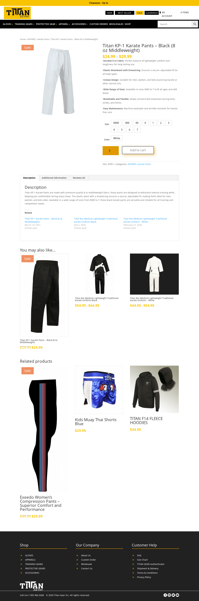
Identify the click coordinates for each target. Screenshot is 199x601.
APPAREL (63, 24)
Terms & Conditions (147, 572)
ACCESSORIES (79, 24)
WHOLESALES (116, 24)
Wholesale (86, 564)
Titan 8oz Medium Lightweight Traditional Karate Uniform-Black (96, 220)
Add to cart (138, 150)
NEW (109, 12)
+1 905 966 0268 (35, 595)
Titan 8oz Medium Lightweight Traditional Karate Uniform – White (145, 220)
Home (23, 39)
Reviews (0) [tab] (79, 177)
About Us (86, 555)
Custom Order (88, 559)
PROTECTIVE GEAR (45, 24)
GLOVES (7, 24)
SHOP (128, 24)
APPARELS (30, 559)
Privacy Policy (144, 577)
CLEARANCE (152, 12)
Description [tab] (29, 177)
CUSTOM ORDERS (99, 24)
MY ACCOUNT (167, 14)
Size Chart (142, 559)
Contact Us (86, 568)
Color (107, 139)
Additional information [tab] (54, 177)
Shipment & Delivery (147, 568)
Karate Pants (43, 39)
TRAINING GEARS (23, 24)
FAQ (139, 555)
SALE (139, 12)
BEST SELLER (124, 12)
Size (107, 124)
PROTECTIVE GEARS (35, 568)
